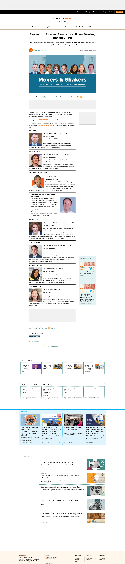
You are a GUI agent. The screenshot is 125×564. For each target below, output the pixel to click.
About (79, 12)
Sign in (110, 11)
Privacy (77, 559)
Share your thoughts (52, 346)
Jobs (41, 27)
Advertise (88, 559)
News (34, 27)
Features (58, 27)
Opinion (48, 27)
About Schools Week (91, 558)
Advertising (86, 12)
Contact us (77, 558)
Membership (102, 558)
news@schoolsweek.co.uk (45, 125)
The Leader (68, 27)
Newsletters (102, 559)
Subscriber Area (96, 12)
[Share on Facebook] (68, 97)
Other (91, 27)
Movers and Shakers (34, 336)
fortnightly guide (43, 119)
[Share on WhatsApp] (65, 97)
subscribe (119, 11)
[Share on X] (71, 97)
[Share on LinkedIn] (74, 97)
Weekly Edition (80, 27)
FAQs (76, 561)
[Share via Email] (77, 97)
